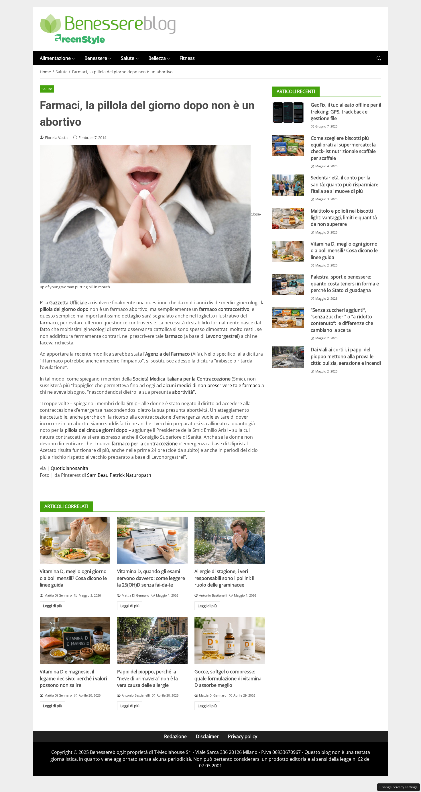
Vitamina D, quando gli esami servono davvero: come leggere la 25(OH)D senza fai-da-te (151, 578)
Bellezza (157, 58)
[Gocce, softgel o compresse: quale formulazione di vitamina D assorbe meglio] (229, 640)
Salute (127, 58)
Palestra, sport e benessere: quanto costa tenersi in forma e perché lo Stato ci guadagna (345, 283)
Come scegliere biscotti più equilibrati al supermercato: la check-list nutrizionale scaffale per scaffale (343, 148)
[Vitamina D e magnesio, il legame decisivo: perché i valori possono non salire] (75, 640)
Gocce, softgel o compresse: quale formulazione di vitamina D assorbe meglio (227, 678)
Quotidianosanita (69, 468)
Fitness (187, 58)
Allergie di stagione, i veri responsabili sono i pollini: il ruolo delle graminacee (224, 578)
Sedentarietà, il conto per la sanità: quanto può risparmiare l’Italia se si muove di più (344, 184)
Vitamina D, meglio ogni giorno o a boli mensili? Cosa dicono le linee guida (73, 578)
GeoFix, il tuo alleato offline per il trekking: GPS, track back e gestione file (346, 111)
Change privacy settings (398, 787)
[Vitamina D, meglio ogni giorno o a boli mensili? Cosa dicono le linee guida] (75, 540)
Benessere (95, 58)
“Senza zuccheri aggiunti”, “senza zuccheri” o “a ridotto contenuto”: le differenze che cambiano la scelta (342, 320)
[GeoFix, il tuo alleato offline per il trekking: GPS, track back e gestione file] (288, 112)
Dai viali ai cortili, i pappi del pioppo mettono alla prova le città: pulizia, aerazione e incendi (346, 356)
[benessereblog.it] (108, 29)
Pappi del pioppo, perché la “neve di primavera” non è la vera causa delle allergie (147, 678)
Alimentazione (55, 58)
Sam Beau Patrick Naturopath (119, 475)
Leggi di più (52, 605)
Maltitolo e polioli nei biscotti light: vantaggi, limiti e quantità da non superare (344, 218)
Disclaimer (207, 736)
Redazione (175, 736)
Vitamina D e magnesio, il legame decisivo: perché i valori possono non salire (73, 678)
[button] (379, 58)
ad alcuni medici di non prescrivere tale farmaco (207, 385)
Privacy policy (242, 736)
